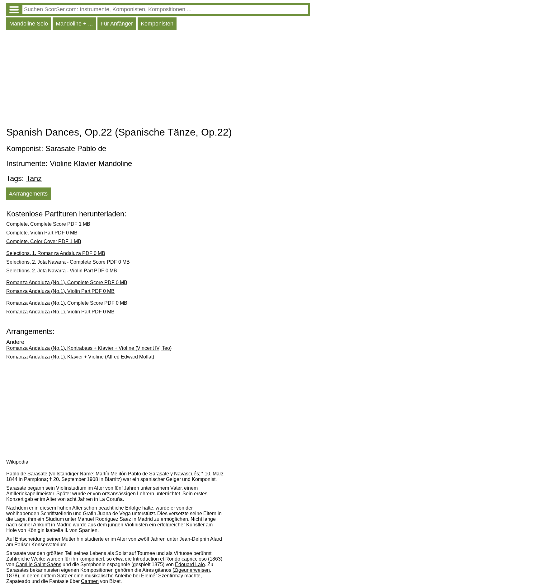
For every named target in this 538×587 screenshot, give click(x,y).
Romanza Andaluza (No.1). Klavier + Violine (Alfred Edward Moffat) (80, 356)
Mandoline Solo (28, 24)
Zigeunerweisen (192, 570)
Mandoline (115, 163)
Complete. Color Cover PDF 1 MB (43, 241)
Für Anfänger (117, 24)
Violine (61, 163)
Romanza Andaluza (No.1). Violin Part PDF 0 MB (60, 291)
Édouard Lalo (190, 564)
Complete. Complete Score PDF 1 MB (48, 224)
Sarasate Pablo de (75, 148)
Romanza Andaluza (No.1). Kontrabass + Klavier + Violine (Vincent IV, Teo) (89, 348)
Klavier (85, 163)
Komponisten (157, 24)
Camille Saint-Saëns (38, 564)
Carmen (90, 581)
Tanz (34, 178)
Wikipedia (17, 462)
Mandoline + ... (74, 24)
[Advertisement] (158, 79)
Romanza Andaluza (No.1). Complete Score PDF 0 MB (66, 282)
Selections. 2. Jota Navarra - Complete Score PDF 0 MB (68, 262)
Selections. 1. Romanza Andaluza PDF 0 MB (55, 253)
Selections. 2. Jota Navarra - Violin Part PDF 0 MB (61, 270)
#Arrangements (28, 194)
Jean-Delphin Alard (200, 539)
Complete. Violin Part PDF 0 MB (42, 232)
